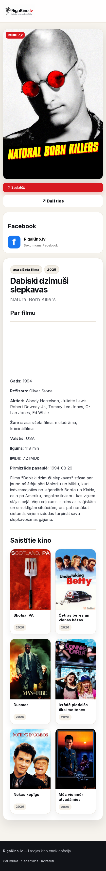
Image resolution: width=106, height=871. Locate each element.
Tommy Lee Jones (65, 406)
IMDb (34, 458)
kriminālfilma (22, 428)
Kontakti (47, 861)
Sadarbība (29, 861)
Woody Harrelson (42, 400)
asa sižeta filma (26, 269)
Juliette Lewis (74, 400)
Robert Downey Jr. (28, 406)
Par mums (10, 861)
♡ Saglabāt (16, 187)
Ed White (40, 412)
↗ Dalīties (53, 201)
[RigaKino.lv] (19, 11)
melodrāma (65, 422)
